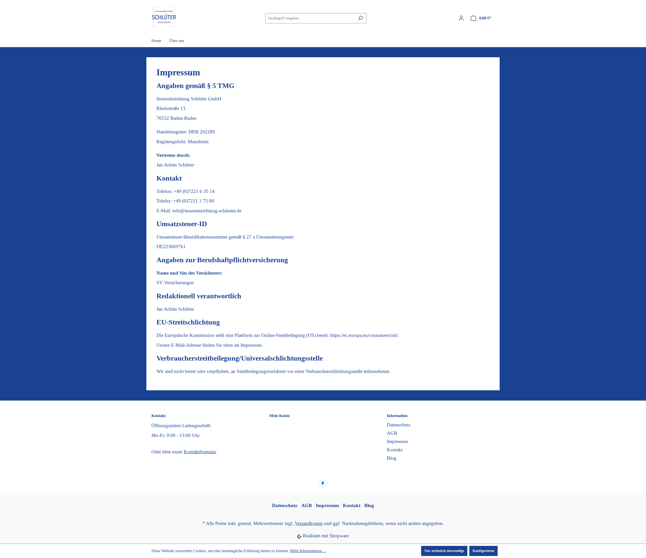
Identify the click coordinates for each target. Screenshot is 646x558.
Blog (391, 458)
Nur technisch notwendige (444, 551)
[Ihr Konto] (461, 18)
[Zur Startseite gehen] (164, 17)
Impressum (397, 441)
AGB (392, 433)
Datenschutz (398, 424)
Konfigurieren (483, 551)
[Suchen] (360, 18)
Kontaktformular (200, 451)
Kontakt (394, 449)
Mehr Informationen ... (308, 551)
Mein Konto (279, 416)
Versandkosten (309, 523)
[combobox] (310, 18)
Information (397, 416)
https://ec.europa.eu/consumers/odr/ (364, 335)
